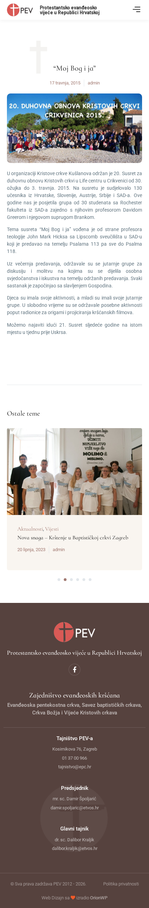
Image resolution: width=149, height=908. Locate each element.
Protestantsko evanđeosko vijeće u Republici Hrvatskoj (70, 10)
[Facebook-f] (74, 670)
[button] (136, 9)
